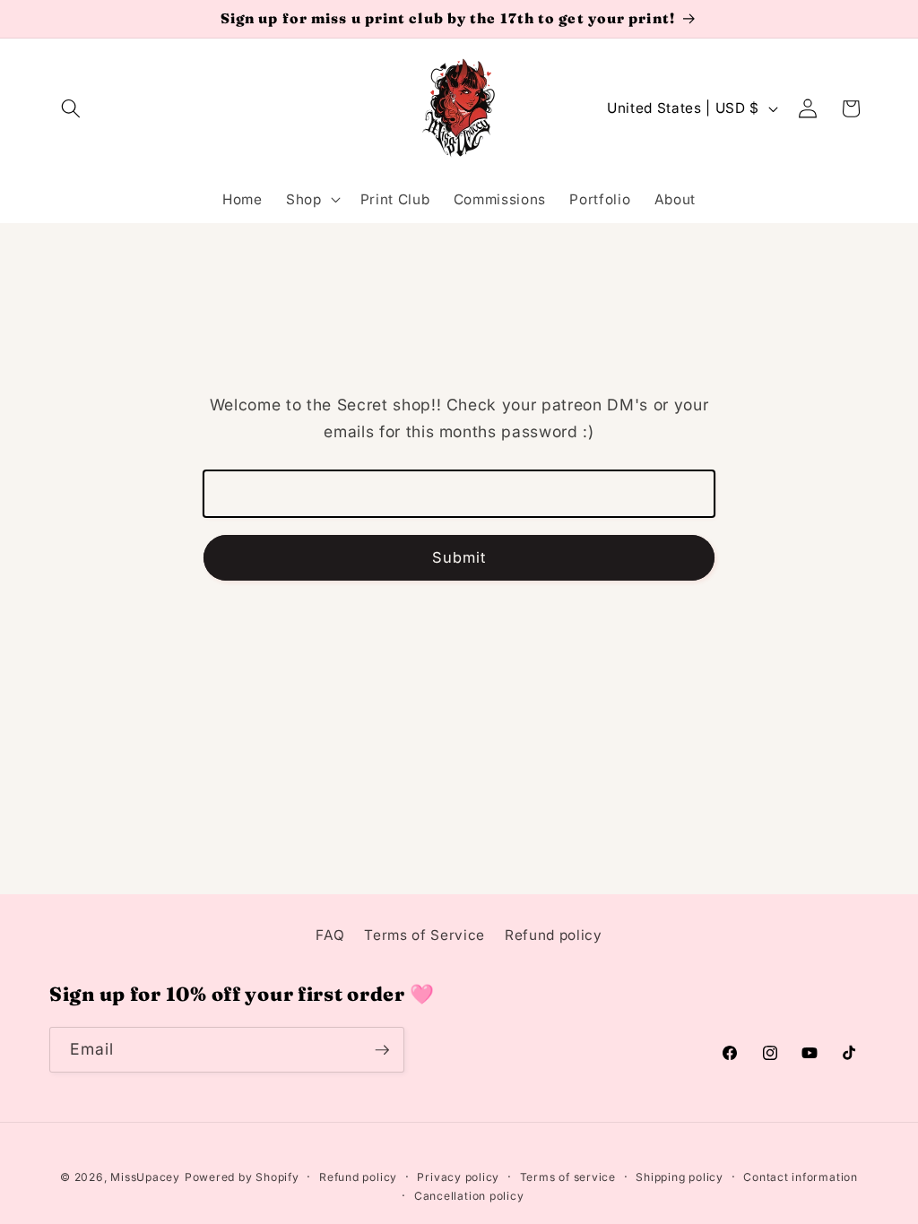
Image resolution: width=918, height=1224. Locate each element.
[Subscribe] (381, 1050)
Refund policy (553, 935)
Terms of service (568, 1177)
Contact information (800, 1177)
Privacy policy (458, 1177)
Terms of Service (424, 935)
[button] (70, 108)
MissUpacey (145, 1177)
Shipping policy (679, 1177)
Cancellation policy (469, 1195)
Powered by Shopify (242, 1177)
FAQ (330, 935)
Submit (459, 557)
